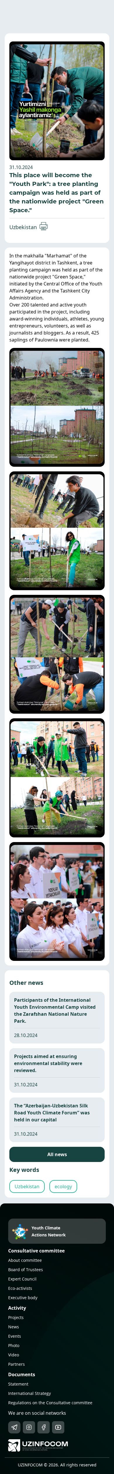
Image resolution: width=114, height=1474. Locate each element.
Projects (16, 1317)
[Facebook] (43, 1427)
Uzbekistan (23, 227)
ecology (63, 1186)
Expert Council (22, 1279)
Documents (21, 1374)
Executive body (22, 1297)
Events (14, 1336)
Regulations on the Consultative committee (50, 1402)
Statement (18, 1384)
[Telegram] (14, 1427)
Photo (13, 1345)
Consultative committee (36, 1251)
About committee (25, 1260)
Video (13, 1355)
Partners (16, 1364)
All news (57, 1154)
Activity (17, 1308)
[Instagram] (29, 1427)
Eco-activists (20, 1288)
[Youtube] (58, 1427)
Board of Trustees (25, 1269)
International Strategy (29, 1393)
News (13, 1327)
